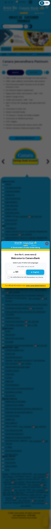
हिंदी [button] (47, 3)
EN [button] (42, 3)
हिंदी (16, 272)
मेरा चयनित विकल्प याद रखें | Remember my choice (27, 277)
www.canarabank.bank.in (36, 286)
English (36, 272)
